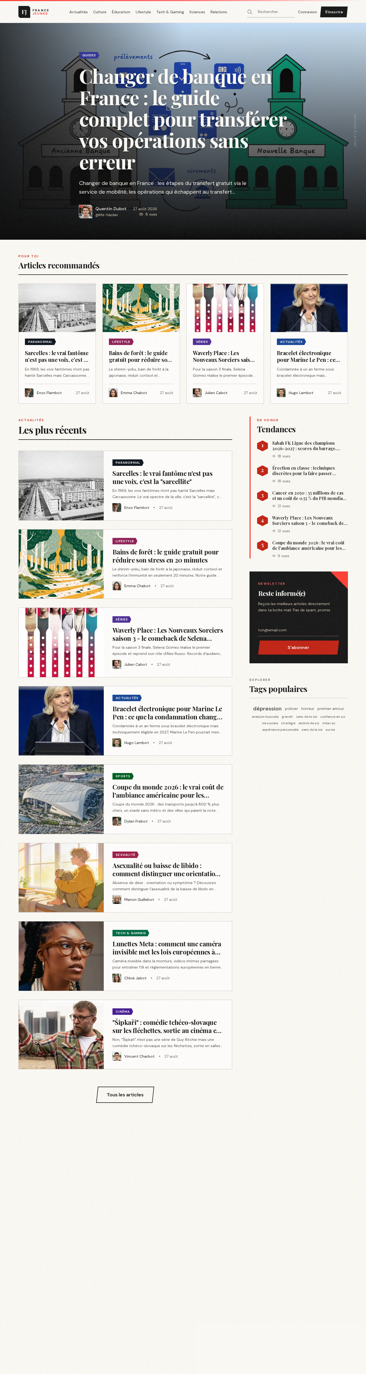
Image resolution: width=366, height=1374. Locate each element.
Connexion (307, 11)
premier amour (331, 708)
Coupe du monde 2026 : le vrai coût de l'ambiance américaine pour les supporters (308, 545)
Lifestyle (143, 11)
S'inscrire (334, 11)
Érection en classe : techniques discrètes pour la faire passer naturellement (303, 470)
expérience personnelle (280, 729)
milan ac (328, 723)
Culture (99, 11)
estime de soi (309, 723)
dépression (267, 708)
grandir (287, 716)
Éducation (121, 11)
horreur (307, 708)
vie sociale (270, 723)
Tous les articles (125, 1095)
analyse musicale (265, 716)
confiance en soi (332, 716)
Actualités (78, 11)
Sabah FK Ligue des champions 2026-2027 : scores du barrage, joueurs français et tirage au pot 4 (306, 445)
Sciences (197, 11)
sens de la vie (306, 716)
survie (330, 729)
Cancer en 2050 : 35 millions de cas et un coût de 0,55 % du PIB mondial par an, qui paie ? (308, 495)
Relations (218, 11)
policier (291, 708)
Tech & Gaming (170, 11)
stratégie (288, 723)
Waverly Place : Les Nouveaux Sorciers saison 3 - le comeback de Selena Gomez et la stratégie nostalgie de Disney (308, 520)
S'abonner (298, 647)
